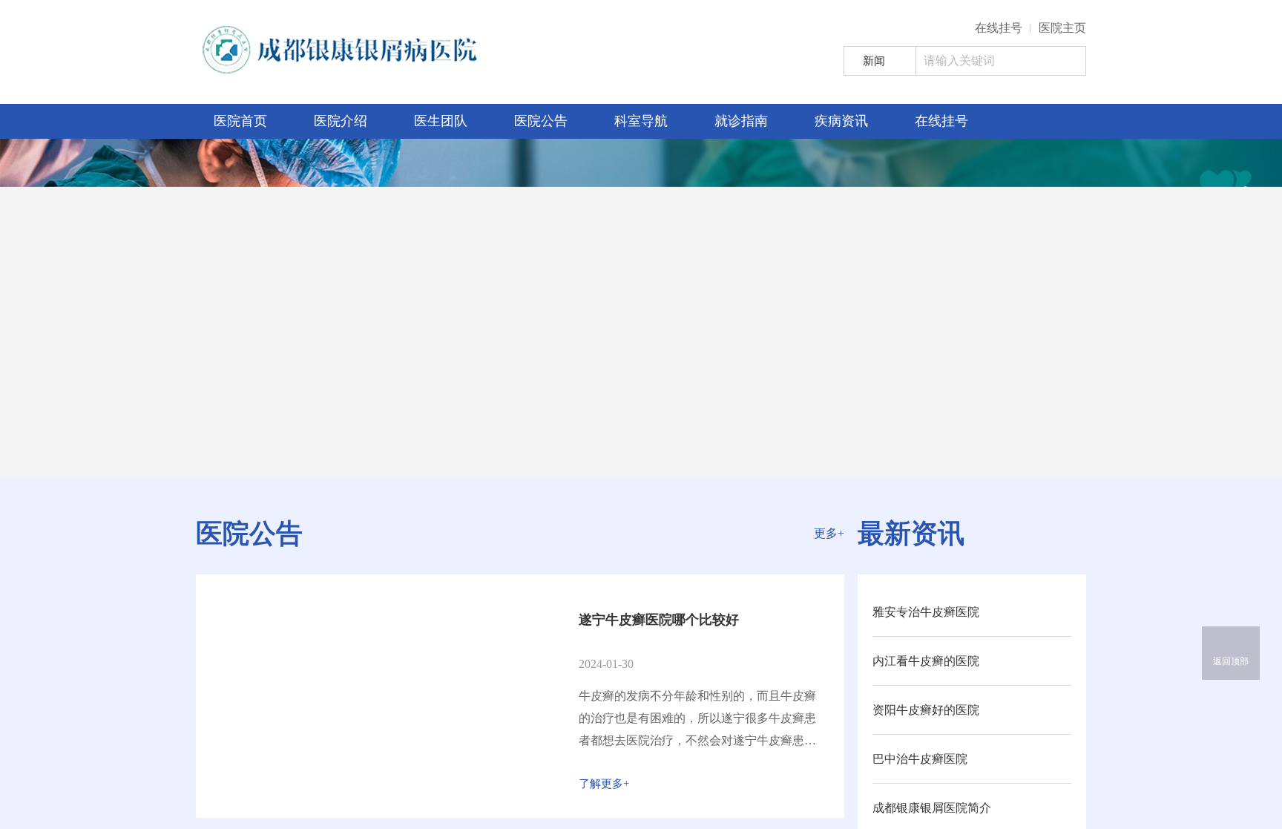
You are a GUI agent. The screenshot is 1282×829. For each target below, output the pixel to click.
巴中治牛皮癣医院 (919, 759)
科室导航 (641, 121)
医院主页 (1062, 28)
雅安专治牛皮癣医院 (925, 612)
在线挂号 (998, 28)
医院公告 (541, 121)
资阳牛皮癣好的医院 (925, 710)
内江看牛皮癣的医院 (925, 661)
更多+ (829, 533)
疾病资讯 (841, 121)
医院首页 (240, 121)
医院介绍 (340, 121)
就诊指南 (741, 121)
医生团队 (440, 121)
